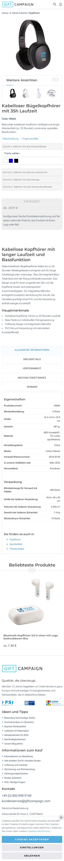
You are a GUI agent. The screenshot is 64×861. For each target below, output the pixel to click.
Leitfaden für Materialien (16, 730)
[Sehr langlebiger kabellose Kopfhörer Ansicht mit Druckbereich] (32, 44)
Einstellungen (32, 847)
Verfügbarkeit (32, 368)
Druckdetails (32, 359)
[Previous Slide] (53, 79)
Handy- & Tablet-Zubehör (15, 13)
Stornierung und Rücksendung (19, 769)
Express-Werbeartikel (15, 726)
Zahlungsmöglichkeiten (16, 773)
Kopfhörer (34, 13)
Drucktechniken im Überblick (19, 722)
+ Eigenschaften (30, 138)
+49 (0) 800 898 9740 (16, 795)
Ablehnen (32, 855)
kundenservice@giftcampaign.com (26, 801)
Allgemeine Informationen (32, 350)
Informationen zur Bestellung (18, 756)
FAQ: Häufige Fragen (14, 782)
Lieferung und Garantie (15, 765)
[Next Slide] (57, 79)
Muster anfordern (13, 777)
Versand (32, 386)
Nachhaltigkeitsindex (32, 377)
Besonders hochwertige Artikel (19, 718)
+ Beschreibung (10, 138)
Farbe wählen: (12, 153)
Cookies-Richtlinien (38, 831)
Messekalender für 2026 (16, 735)
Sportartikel (16, 544)
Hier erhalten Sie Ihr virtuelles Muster (22, 760)
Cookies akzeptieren (32, 839)
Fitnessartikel (17, 548)
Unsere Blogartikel (13, 743)
